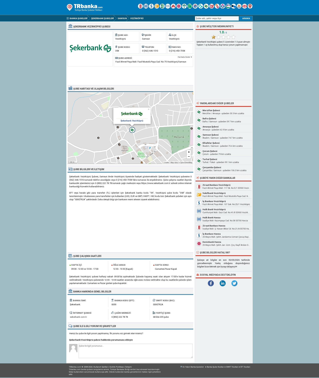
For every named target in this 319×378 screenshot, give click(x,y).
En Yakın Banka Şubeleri (193, 367)
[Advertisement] (130, 75)
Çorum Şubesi (210, 151)
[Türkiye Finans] (200, 8)
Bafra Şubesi (209, 118)
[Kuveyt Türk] (184, 8)
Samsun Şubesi (211, 135)
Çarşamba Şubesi (212, 167)
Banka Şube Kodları (215, 367)
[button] (130, 128)
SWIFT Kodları (232, 367)
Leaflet (166, 162)
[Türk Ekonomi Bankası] (189, 8)
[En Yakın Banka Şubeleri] (250, 8)
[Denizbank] (178, 8)
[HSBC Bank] (244, 8)
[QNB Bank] (195, 8)
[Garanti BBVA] (162, 8)
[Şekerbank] (206, 8)
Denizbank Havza (212, 242)
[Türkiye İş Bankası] (151, 8)
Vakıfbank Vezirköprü (214, 193)
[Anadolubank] (233, 8)
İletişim (128, 367)
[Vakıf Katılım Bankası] (222, 8)
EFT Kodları (245, 367)
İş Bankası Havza (212, 234)
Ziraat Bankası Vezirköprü (216, 185)
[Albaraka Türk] (217, 8)
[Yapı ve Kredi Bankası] (167, 8)
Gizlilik (116, 367)
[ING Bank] (239, 8)
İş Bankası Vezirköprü (214, 201)
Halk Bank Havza (211, 217)
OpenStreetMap (186, 162)
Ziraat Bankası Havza (214, 225)
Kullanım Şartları (101, 367)
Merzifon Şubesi (211, 110)
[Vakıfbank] (156, 8)
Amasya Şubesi (211, 126)
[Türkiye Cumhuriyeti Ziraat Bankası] (140, 8)
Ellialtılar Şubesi (211, 143)
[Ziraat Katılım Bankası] (211, 8)
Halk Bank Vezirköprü (214, 209)
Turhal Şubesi (210, 159)
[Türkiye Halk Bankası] (145, 8)
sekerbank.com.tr (78, 317)
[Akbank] (173, 8)
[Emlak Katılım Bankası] (228, 8)
